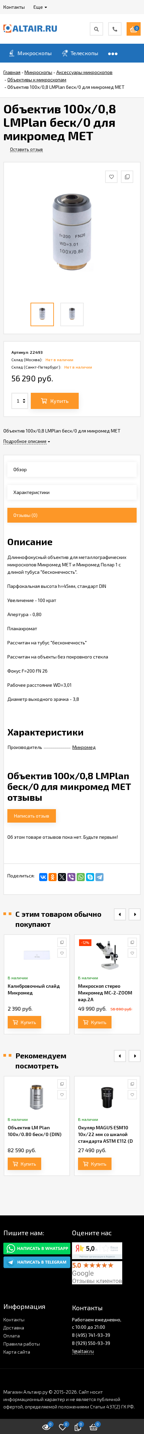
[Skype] (90, 877)
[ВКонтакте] (43, 877)
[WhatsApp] (81, 877)
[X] (62, 877)
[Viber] (71, 877)
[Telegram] (99, 877)
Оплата (11, 1335)
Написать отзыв (31, 816)
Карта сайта (16, 1352)
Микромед (84, 747)
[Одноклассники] (53, 877)
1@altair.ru (83, 1351)
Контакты (13, 1319)
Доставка (13, 1327)
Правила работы (21, 1344)
